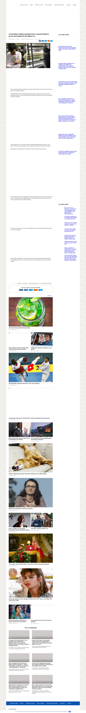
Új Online (74, 4)
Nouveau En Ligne (24, 4)
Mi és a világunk (48, 4)
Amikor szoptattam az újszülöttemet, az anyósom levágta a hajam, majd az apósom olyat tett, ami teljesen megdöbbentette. (70, 250)
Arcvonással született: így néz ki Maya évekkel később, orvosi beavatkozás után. (70, 217)
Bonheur (25, 283)
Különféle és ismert (39, 4)
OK (69, 711)
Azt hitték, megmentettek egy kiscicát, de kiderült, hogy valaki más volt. (70, 230)
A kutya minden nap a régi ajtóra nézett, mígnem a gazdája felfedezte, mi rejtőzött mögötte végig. (70, 237)
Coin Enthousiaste (34, 283)
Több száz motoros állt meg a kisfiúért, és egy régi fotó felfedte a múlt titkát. (70, 224)
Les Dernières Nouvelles (45, 283)
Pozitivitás (68, 4)
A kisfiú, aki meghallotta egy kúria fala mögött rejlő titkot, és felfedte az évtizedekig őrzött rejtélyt (42, 664)
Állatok (31, 4)
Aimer (20, 283)
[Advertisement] (43, 20)
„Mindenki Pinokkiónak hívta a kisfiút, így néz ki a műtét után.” (70, 243)
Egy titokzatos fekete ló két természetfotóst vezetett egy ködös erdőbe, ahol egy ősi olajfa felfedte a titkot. (67, 48)
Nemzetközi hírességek (59, 4)
